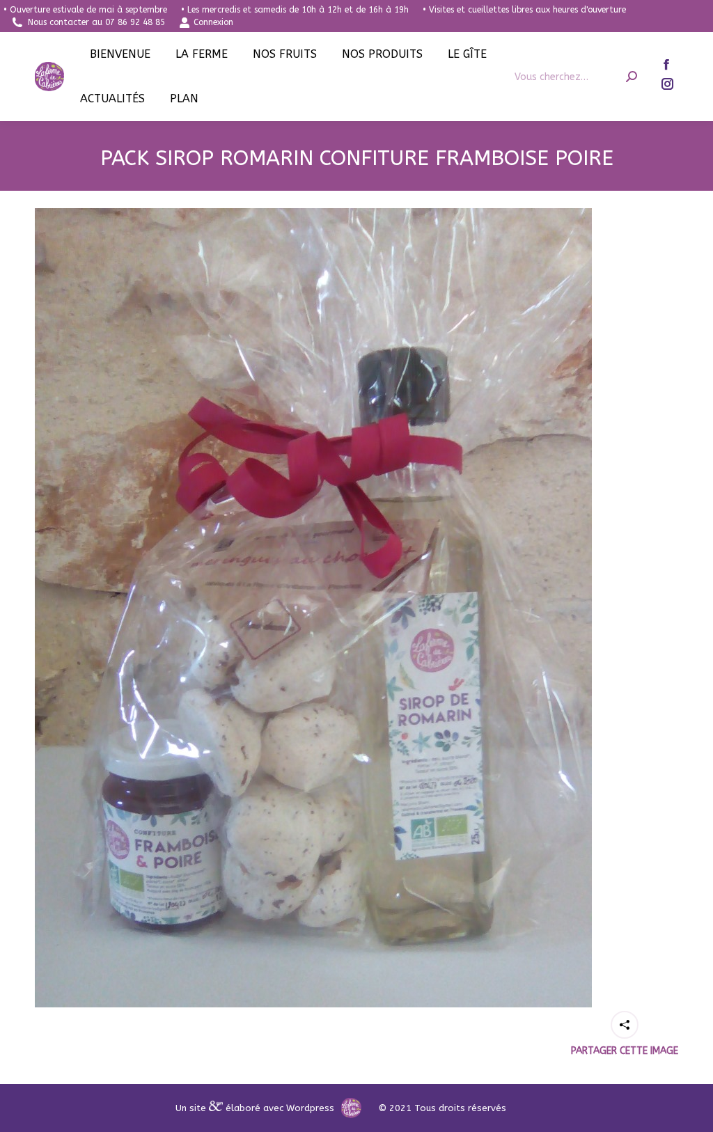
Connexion (213, 22)
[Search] (631, 77)
